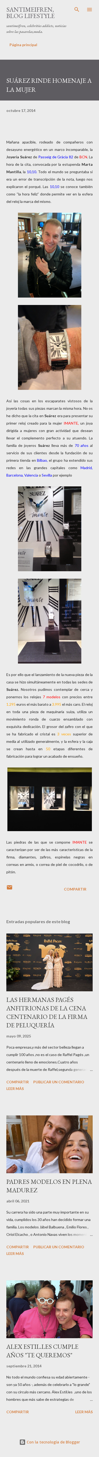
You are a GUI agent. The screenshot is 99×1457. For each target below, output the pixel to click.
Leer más (15, 1088)
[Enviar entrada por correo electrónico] (9, 889)
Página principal (23, 44)
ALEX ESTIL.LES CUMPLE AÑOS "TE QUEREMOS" (42, 1350)
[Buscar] (77, 9)
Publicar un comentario (58, 1082)
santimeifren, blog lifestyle (30, 12)
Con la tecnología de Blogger (53, 1442)
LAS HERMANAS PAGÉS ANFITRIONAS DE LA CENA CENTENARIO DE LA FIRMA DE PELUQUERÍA (46, 1012)
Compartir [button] (75, 889)
